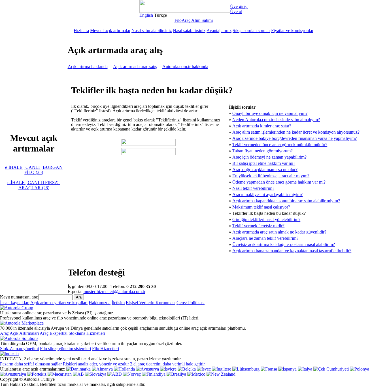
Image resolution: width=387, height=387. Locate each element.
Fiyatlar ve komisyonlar (292, 30)
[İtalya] (305, 369)
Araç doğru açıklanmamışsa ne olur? (264, 169)
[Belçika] (187, 369)
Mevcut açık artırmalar (110, 30)
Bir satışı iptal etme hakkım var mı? (263, 163)
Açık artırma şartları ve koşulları (59, 302)
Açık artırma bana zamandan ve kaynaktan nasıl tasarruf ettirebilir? (291, 250)
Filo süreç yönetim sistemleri (65, 348)
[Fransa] (269, 369)
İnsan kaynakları (14, 302)
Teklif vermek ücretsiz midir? (258, 225)
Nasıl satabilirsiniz (189, 30)
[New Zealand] (221, 374)
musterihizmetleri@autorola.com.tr (114, 291)
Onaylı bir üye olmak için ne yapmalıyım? (269, 113)
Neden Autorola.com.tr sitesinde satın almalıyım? (276, 119)
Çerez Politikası (191, 302)
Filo (178, 20)
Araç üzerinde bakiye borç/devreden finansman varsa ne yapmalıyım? (294, 138)
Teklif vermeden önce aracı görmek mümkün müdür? (279, 144)
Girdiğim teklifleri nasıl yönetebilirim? (266, 219)
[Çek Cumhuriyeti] (331, 369)
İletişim (118, 302)
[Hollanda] (124, 369)
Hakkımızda (99, 302)
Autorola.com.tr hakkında (185, 66)
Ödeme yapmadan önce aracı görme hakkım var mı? (279, 182)
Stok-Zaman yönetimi (19, 348)
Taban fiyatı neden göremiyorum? (262, 150)
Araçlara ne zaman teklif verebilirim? (265, 238)
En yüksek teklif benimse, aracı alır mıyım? (270, 175)
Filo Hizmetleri (105, 348)
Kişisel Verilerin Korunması (150, 302)
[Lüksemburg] (246, 369)
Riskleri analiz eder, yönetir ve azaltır (96, 363)
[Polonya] (359, 369)
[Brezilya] (176, 374)
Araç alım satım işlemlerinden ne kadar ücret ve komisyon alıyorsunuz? (296, 132)
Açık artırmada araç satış (135, 66)
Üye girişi (239, 6)
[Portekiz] (36, 374)
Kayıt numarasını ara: (19, 297)
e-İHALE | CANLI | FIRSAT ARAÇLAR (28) (33, 185)
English (146, 15)
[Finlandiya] (153, 374)
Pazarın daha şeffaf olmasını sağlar (31, 363)
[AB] (78, 374)
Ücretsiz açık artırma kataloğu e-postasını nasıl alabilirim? (283, 244)
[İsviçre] (168, 369)
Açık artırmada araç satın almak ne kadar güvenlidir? (279, 232)
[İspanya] (287, 369)
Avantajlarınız (219, 30)
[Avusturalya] (13, 374)
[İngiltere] (221, 369)
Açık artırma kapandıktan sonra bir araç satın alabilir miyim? (286, 200)
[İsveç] (204, 369)
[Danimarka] (78, 369)
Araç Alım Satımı (197, 20)
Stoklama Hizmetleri (87, 333)
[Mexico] (196, 374)
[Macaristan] (60, 374)
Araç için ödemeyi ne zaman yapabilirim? (269, 157)
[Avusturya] (147, 369)
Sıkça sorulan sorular (251, 30)
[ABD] (114, 374)
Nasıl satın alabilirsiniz (151, 30)
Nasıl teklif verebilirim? (253, 188)
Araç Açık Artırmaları (19, 333)
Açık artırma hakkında (88, 66)
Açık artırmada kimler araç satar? (261, 125)
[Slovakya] (95, 374)
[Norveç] (132, 374)
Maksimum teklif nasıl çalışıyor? (261, 207)
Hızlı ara (81, 30)
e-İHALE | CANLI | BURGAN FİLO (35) (34, 170)
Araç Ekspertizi (53, 333)
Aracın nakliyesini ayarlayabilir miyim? (267, 194)
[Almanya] (102, 369)
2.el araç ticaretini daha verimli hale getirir (167, 363)
